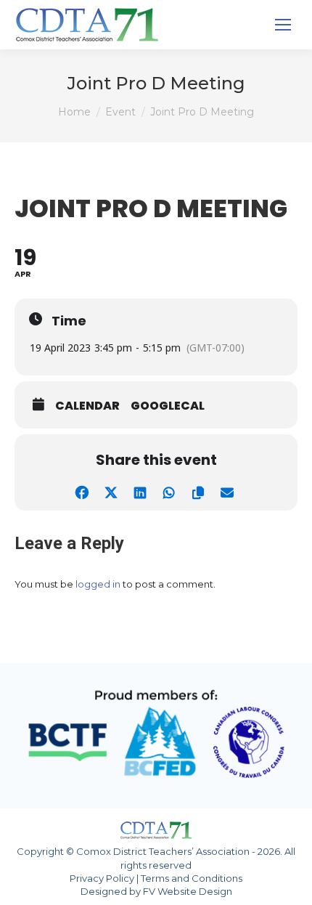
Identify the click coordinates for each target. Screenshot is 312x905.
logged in (97, 584)
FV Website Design (187, 891)
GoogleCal (168, 406)
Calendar (87, 406)
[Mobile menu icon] (282, 24)
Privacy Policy (102, 878)
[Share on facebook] (81, 490)
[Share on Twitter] (110, 490)
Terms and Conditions (191, 878)
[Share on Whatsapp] (168, 490)
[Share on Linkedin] (139, 490)
